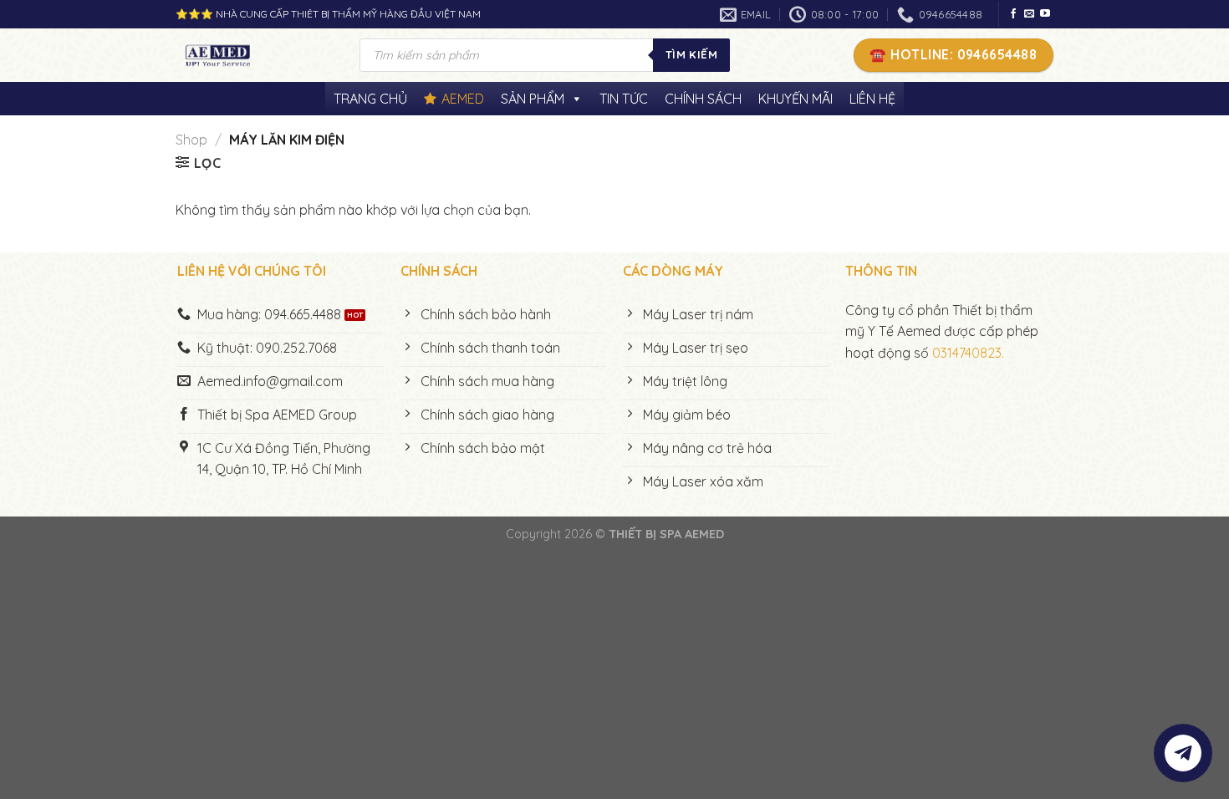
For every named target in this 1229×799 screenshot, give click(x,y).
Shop (191, 139)
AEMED (462, 98)
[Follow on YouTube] (1045, 14)
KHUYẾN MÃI (795, 98)
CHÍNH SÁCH (703, 98)
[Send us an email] (1029, 14)
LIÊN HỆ (872, 98)
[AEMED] (255, 55)
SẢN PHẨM (532, 98)
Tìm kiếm (691, 54)
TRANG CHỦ (370, 98)
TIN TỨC (623, 98)
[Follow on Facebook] (1013, 14)
